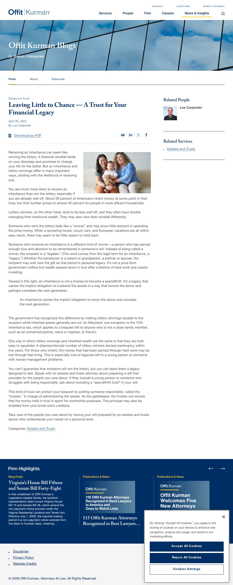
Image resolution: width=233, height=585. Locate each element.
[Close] (224, 517)
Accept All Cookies (187, 546)
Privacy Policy (23, 558)
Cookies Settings (186, 569)
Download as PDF (27, 136)
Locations (183, 6)
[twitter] (138, 135)
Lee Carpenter (191, 108)
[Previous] (211, 468)
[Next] (222, 468)
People (128, 13)
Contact (157, 6)
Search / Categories (28, 56)
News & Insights (197, 13)
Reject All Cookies (186, 557)
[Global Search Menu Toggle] (222, 13)
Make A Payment (214, 6)
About (34, 79)
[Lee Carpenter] (170, 113)
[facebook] (146, 135)
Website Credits (25, 564)
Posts (12, 79)
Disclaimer (21, 552)
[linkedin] (130, 135)
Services (105, 13)
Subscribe (58, 79)
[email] (123, 135)
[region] (186, 546)
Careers (168, 13)
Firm (147, 13)
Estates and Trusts (41, 429)
